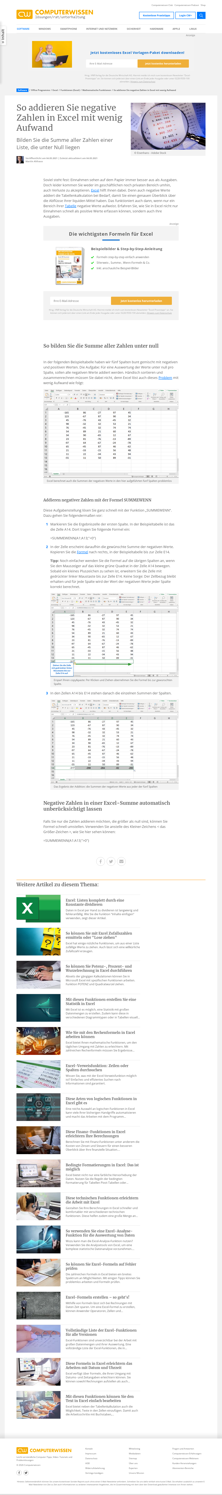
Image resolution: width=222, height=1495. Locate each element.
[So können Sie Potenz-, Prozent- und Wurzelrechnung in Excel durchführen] (38, 974)
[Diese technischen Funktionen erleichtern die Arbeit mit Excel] (38, 1206)
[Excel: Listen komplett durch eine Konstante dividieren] (38, 908)
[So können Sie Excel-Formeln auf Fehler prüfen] (38, 1272)
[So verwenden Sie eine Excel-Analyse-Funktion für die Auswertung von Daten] (38, 1239)
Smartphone (68, 28)
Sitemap (133, 1458)
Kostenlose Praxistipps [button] (156, 15)
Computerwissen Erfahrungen (186, 1453)
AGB (87, 1463)
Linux (193, 28)
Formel (82, 552)
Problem (165, 377)
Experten (133, 1468)
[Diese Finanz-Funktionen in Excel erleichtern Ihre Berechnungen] (38, 1140)
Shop (203, 5)
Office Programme (40, 90)
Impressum (90, 1453)
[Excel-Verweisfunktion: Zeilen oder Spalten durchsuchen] (38, 1074)
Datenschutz (91, 1458)
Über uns (133, 1463)
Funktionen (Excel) (70, 90)
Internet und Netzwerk (101, 28)
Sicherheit (134, 28)
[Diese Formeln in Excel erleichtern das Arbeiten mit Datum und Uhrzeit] (38, 1372)
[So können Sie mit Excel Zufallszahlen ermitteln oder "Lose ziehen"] (38, 941)
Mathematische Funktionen (96, 90)
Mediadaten (134, 1453)
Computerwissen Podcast (186, 5)
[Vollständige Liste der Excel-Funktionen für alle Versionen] (38, 1338)
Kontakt (89, 1448)
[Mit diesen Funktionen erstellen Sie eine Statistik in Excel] (38, 1008)
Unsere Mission (136, 1473)
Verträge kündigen (94, 1473)
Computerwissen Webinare (185, 1458)
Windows (45, 28)
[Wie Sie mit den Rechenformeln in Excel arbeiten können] (38, 1041)
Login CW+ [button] (185, 15)
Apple (176, 28)
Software (23, 28)
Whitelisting (134, 1448)
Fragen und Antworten (183, 1448)
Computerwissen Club (162, 5)
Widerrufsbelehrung (95, 1468)
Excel (55, 90)
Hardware (156, 28)
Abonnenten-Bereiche (183, 1468)
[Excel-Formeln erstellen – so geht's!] (38, 1305)
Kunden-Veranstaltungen (184, 1463)
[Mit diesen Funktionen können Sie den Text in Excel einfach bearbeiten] (38, 1405)
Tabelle (70, 206)
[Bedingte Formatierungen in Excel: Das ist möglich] (38, 1173)
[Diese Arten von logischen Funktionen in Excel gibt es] (38, 1107)
